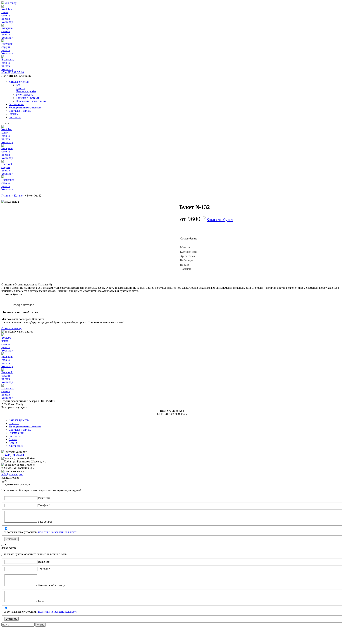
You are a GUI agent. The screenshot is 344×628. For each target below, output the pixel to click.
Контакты (15, 436)
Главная (6, 195)
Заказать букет (220, 219)
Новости (14, 423)
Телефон (44, 505)
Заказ (41, 601)
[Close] (2, 481)
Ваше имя (44, 498)
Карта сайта (16, 445)
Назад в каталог (22, 305)
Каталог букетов (19, 419)
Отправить (11, 539)
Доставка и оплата (20, 429)
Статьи (13, 439)
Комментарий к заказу (51, 585)
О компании (16, 432)
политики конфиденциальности (57, 532)
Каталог (19, 195)
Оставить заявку (11, 328)
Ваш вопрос (45, 521)
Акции (13, 442)
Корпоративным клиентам (25, 426)
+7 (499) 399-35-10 (12, 72)
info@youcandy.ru (12, 474)
